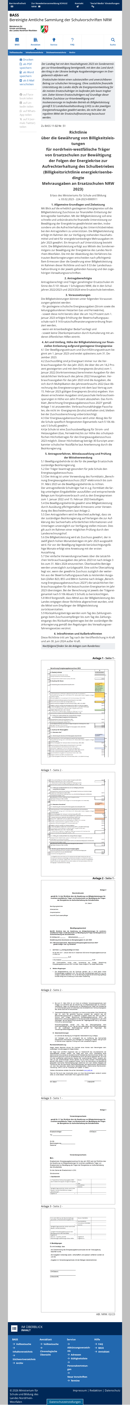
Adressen (76, 1354)
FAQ (72, 44)
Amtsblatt (35, 44)
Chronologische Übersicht (48, 1353)
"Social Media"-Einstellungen (105, 3)
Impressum (80, 1390)
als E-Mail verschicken (27, 82)
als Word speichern (27, 74)
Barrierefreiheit (17, 3)
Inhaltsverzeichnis (34, 52)
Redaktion (96, 1390)
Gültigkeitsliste (79, 1358)
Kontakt (79, 3)
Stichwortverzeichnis (56, 52)
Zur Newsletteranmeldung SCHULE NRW (49, 5)
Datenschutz (112, 1390)
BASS (17, 44)
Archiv (72, 52)
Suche (113, 44)
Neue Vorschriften (77, 1376)
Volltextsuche (16, 52)
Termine (75, 1380)
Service (53, 44)
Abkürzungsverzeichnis (78, 1349)
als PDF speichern (26, 66)
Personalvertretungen (77, 1367)
